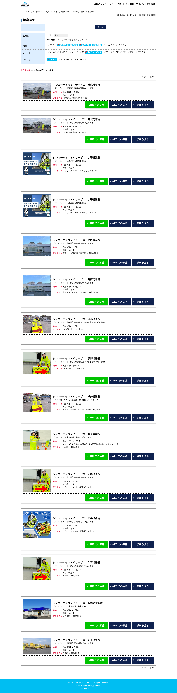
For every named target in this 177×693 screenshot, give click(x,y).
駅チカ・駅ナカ (95, 52)
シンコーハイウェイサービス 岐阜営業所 (76, 434)
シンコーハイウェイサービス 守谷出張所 (76, 474)
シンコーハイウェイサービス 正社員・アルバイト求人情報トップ (46, 12)
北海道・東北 (125, 15)
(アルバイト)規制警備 (91, 45)
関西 (153, 15)
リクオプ (93, 689)
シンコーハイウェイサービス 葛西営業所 (76, 240)
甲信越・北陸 (136, 15)
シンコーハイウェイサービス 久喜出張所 (76, 562)
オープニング (78, 52)
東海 (148, 15)
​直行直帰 (141, 52)
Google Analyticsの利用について (88, 686)
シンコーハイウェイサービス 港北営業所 (76, 84)
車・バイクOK (112, 52)
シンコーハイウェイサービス (73, 59)
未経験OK (64, 52)
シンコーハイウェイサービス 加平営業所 (76, 157)
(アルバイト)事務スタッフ (117, 45)
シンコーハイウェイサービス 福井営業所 (76, 396)
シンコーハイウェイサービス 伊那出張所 (76, 319)
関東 (144, 15)
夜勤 (132, 52)
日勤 (124, 52)
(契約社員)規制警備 (68, 45)
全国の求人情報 (79, 12)
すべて (53, 45)
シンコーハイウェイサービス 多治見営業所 (78, 603)
